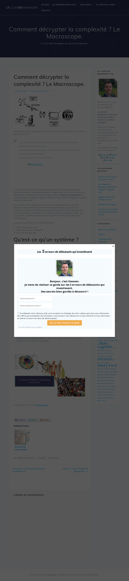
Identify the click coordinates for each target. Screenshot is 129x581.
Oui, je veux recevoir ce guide (64, 323)
